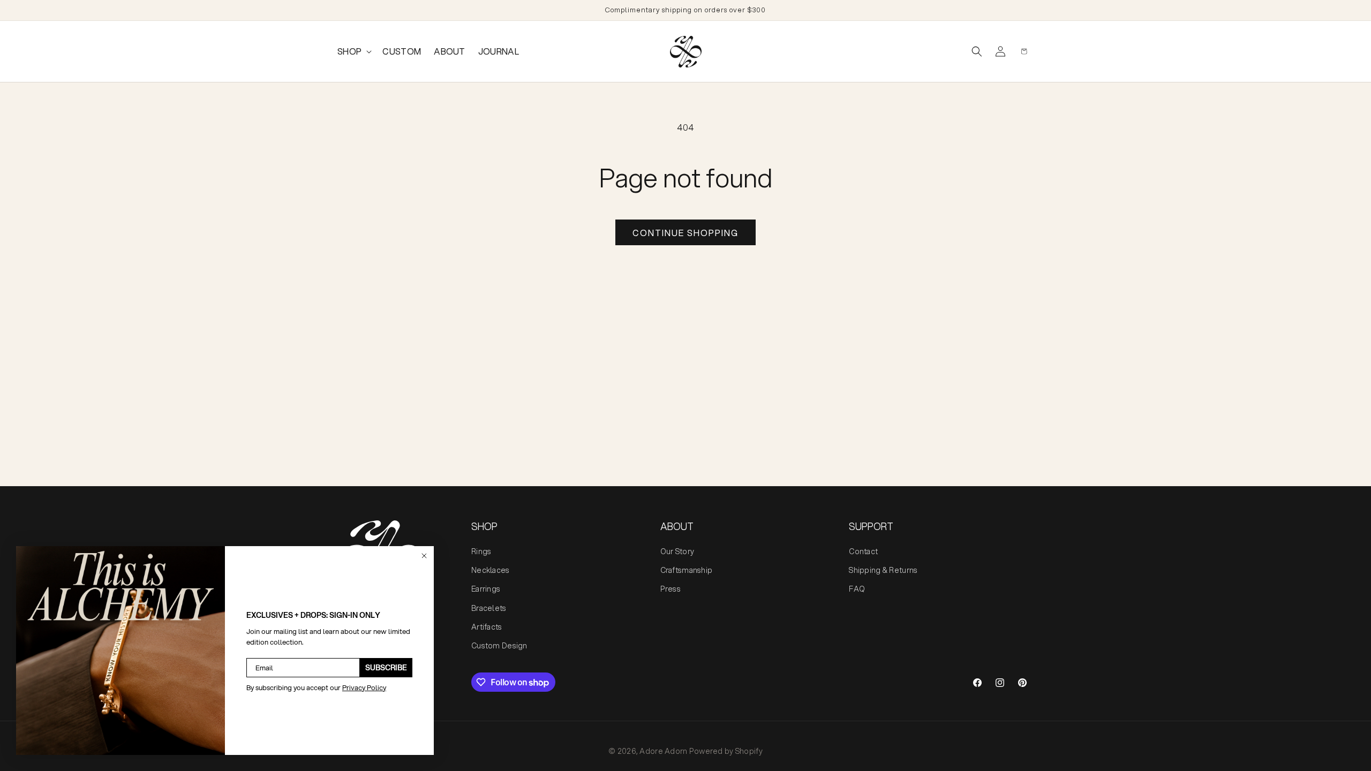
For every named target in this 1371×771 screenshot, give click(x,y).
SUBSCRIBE (386, 667)
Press (670, 589)
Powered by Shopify (726, 751)
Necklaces (490, 570)
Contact (863, 551)
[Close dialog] (424, 555)
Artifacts (486, 627)
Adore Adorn (663, 751)
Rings (481, 551)
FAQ (857, 589)
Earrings (485, 589)
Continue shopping (685, 232)
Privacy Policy (364, 687)
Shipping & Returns (883, 570)
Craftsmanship (686, 570)
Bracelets (489, 608)
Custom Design (499, 645)
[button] (353, 52)
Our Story (677, 551)
